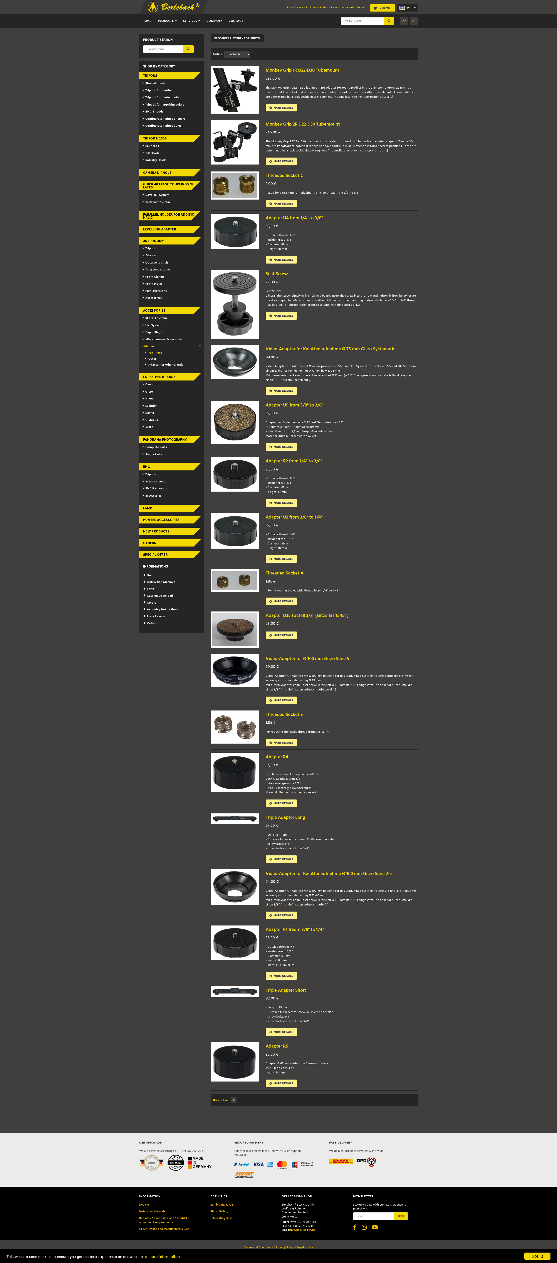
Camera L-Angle (157, 173)
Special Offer (155, 554)
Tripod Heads (155, 138)
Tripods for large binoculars (164, 104)
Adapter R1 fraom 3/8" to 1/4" (295, 929)
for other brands (159, 377)
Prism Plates (154, 283)
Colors (151, 602)
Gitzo (149, 391)
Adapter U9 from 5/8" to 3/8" (294, 405)
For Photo (155, 352)
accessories (153, 495)
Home (147, 21)
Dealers (361, 7)
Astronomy (153, 241)
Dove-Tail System (157, 195)
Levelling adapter (159, 229)
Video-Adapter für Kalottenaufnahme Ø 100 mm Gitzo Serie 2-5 (329, 873)
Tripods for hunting (159, 90)
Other (152, 358)
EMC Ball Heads (156, 488)
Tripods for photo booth (162, 97)
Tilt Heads (152, 153)
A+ (404, 20)
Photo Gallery (295, 7)
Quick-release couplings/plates (168, 186)
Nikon (149, 398)
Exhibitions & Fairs (317, 7)
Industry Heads (155, 160)
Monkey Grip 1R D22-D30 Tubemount (302, 70)
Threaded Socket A (285, 573)
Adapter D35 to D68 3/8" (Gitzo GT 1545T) (307, 615)
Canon (149, 384)
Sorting (217, 54)
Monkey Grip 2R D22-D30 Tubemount (303, 124)
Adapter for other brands (165, 364)
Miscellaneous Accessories (164, 339)
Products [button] (166, 21)
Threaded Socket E (284, 714)
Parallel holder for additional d (169, 216)
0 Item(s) (385, 8)
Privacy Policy (285, 1247)
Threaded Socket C (284, 175)
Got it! (537, 1256)
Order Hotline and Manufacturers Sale (164, 1229)
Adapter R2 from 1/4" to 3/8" (294, 461)
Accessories (153, 298)
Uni (149, 575)
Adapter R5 (277, 1046)
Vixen (149, 427)
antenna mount (156, 481)
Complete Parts (156, 447)
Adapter (150, 255)
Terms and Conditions (258, 1247)
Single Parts (153, 454)
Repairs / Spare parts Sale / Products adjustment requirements (164, 1220)
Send (401, 1216)
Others (149, 543)
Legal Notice (305, 1247)
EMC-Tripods (154, 111)
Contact (236, 21)
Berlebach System (157, 202)
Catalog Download (159, 595)
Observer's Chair (156, 262)
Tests (150, 589)
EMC (146, 467)
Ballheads (152, 146)
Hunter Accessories (161, 520)
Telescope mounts (158, 269)
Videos (151, 623)
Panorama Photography (165, 439)
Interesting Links (222, 1218)
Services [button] (190, 21)
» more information (162, 1256)
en (407, 8)
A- (414, 20)
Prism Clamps (154, 276)
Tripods (150, 75)
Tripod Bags (153, 332)
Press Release (156, 616)
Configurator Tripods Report (165, 118)
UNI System (153, 325)
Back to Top (220, 1100)
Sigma (149, 412)
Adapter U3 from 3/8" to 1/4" (294, 517)
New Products (156, 531)
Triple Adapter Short (286, 990)
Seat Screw (277, 274)
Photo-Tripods (155, 83)
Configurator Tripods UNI (163, 125)
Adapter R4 (277, 757)
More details (283, 107)
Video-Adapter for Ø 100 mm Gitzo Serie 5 (307, 658)
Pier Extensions (156, 291)
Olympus (151, 420)
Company (214, 21)
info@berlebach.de (302, 1230)
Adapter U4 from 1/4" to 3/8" (294, 218)
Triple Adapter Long (285, 817)
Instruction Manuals (342, 7)
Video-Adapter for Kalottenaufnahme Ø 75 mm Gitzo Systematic (330, 349)
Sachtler (151, 405)
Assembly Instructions (162, 609)
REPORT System (156, 318)
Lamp (147, 508)
